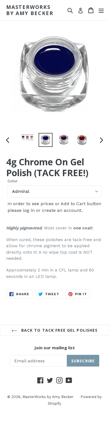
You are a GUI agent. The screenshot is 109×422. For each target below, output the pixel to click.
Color (13, 181)
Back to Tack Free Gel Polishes (59, 330)
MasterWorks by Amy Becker (29, 10)
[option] (27, 137)
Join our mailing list (54, 347)
